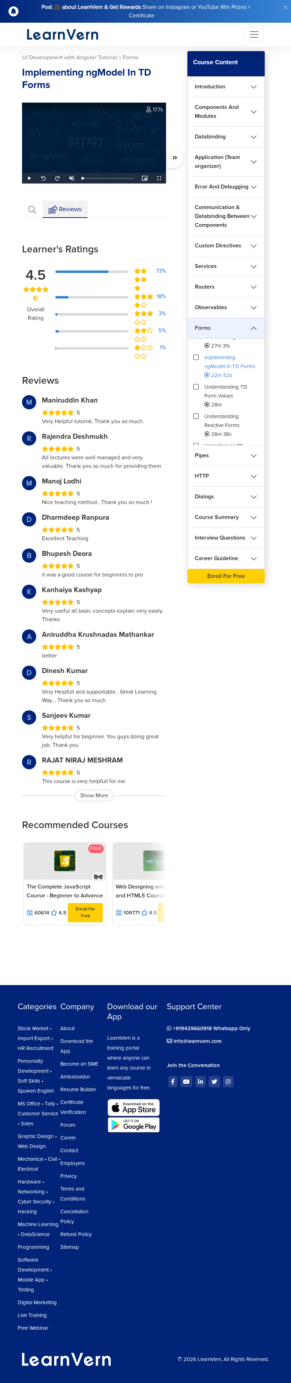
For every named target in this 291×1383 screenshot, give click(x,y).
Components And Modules (217, 112)
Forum (67, 1125)
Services (206, 266)
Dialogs (204, 496)
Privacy (68, 1176)
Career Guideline (216, 558)
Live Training (32, 1315)
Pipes (202, 455)
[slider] (108, 178)
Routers (205, 286)
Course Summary (217, 517)
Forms (203, 328)
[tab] (32, 209)
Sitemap (69, 1247)
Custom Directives (218, 245)
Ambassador (75, 1076)
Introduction (210, 86)
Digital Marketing (37, 1302)
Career (68, 1138)
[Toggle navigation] (254, 34)
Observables (211, 307)
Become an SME (79, 1064)
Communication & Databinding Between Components (222, 216)
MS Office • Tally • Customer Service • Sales (38, 1113)
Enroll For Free (85, 912)
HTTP (202, 476)
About (67, 1028)
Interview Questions (220, 537)
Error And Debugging (221, 186)
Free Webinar (33, 1328)
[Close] (285, 7)
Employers (72, 1163)
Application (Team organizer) (217, 162)
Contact (69, 1150)
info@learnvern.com (197, 1041)
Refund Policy (76, 1234)
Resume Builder (78, 1089)
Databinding (210, 136)
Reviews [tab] (69, 209)
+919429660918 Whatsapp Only (211, 1028)
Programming (33, 1247)
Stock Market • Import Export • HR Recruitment (35, 1038)
